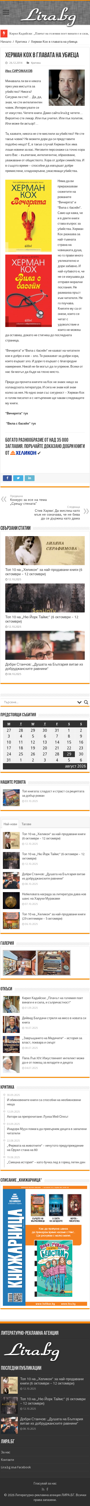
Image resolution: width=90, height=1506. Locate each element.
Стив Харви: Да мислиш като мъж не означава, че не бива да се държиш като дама (57, 512)
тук (25, 413)
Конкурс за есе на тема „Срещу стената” (28, 500)
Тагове (26, 824)
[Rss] (43, 1489)
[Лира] (49, 12)
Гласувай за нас (45, 1483)
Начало (5, 41)
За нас (5, 1452)
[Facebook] (47, 1489)
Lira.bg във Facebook (16, 1467)
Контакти (7, 1460)
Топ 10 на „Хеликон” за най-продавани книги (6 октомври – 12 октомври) (43, 572)
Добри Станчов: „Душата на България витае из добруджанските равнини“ (44, 666)
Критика (21, 41)
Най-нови (10, 824)
